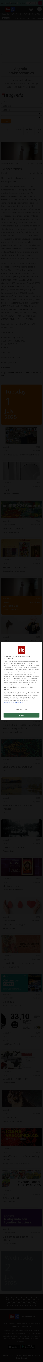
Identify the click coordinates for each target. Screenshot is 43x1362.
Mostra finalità (21, 709)
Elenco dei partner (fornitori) (13, 702)
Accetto (21, 715)
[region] (21, 681)
